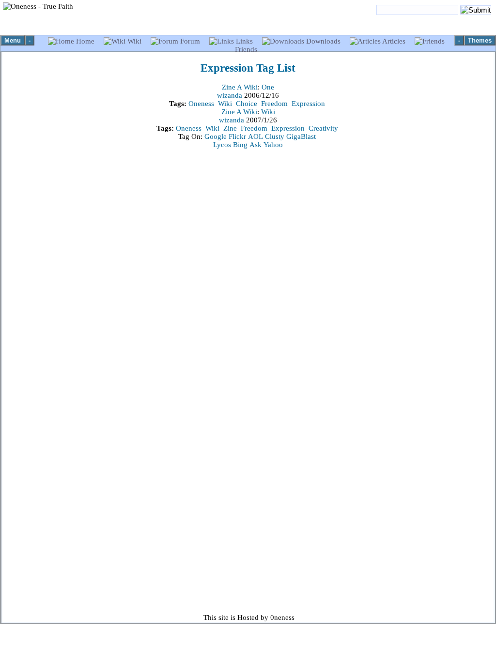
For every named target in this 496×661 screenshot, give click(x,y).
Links (244, 41)
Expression (308, 103)
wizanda (230, 95)
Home (85, 41)
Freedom (274, 103)
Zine (230, 128)
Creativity (323, 128)
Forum (190, 41)
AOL (255, 136)
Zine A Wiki (240, 87)
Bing (240, 145)
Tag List (248, 68)
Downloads (323, 41)
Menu (12, 40)
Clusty (274, 136)
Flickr (237, 136)
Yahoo (273, 145)
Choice (246, 103)
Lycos (222, 145)
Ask (255, 145)
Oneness (201, 103)
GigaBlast (301, 136)
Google (215, 136)
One (268, 87)
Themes (480, 40)
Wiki (134, 41)
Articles (394, 41)
